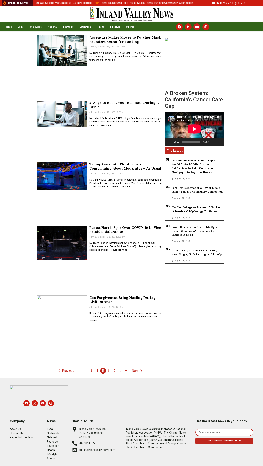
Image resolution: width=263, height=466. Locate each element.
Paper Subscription (21, 437)
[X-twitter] (188, 26)
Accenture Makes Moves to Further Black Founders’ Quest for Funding (125, 39)
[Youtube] (196, 26)
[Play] (170, 142)
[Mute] (213, 142)
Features (68, 26)
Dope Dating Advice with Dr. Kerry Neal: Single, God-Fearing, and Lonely (197, 252)
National (52, 26)
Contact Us (16, 433)
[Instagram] (205, 26)
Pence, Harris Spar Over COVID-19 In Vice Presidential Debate (125, 229)
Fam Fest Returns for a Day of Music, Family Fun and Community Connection (197, 189)
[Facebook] (179, 26)
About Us (15, 428)
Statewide (36, 26)
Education (85, 26)
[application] (194, 129)
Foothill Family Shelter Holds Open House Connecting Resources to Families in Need (195, 230)
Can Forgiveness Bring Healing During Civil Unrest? (122, 299)
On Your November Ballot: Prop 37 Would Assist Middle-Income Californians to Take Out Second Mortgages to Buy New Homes (194, 166)
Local (21, 26)
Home (8, 26)
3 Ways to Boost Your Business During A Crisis (124, 104)
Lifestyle (115, 26)
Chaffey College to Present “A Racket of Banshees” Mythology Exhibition (196, 209)
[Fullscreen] (219, 142)
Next (135, 371)
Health (100, 26)
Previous (68, 371)
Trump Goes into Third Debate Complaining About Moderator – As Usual (125, 166)
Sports (130, 26)
